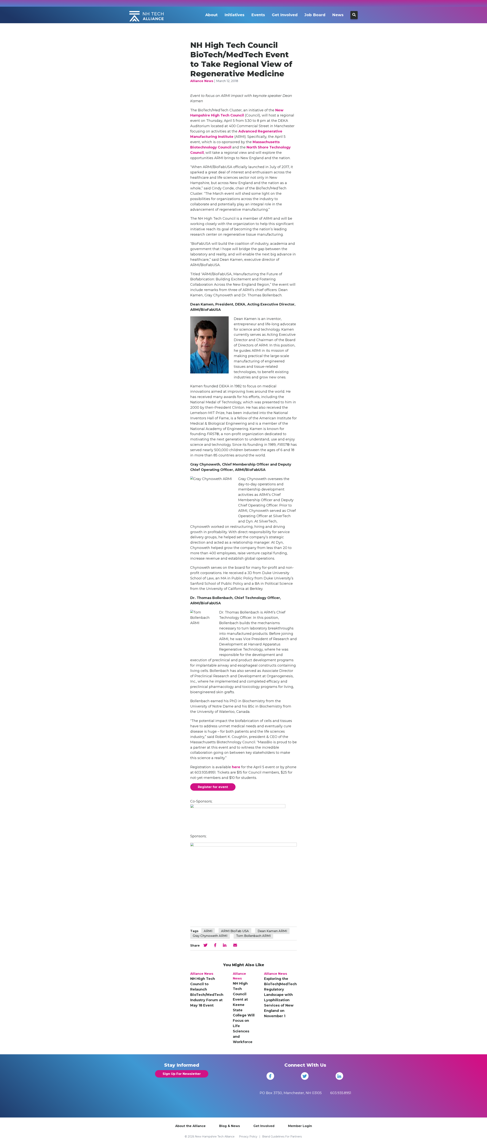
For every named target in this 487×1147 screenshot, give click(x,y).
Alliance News (201, 81)
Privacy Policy (248, 1136)
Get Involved (285, 15)
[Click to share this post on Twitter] (205, 945)
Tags (194, 931)
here (236, 767)
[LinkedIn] (339, 1076)
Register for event (213, 787)
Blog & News (229, 1126)
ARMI (208, 931)
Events (258, 15)
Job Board (314, 15)
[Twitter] (305, 1076)
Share (195, 945)
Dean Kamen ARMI (272, 931)
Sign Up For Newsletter (182, 1074)
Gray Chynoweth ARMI (210, 936)
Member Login (300, 1126)
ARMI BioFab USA (235, 931)
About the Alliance (190, 1126)
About (211, 15)
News (338, 15)
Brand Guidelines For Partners (282, 1136)
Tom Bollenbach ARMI (253, 936)
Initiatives (234, 15)
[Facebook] (270, 1076)
